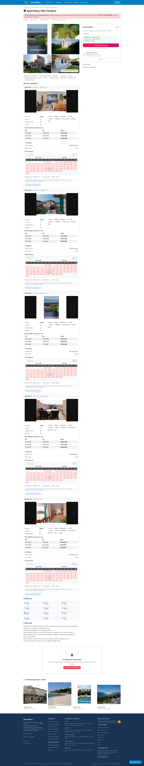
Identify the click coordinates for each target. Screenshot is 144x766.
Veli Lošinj (77, 731)
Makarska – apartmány (103, 732)
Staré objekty (28, 743)
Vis (75, 745)
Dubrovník (68, 747)
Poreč (87, 723)
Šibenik (80, 736)
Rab (69, 731)
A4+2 (92, 30)
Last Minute (68, 2)
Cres (66, 730)
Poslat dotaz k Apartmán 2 (34, 287)
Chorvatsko (26, 7)
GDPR (101, 763)
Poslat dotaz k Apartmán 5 (34, 594)
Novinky (77, 2)
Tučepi (72, 745)
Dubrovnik (70, 750)
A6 (105, 30)
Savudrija (74, 725)
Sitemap (105, 763)
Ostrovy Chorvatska (52, 726)
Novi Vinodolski (88, 730)
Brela (75, 743)
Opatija (66, 731)
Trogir (69, 745)
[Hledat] (119, 722)
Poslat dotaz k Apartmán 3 (34, 390)
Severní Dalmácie (34, 7)
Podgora (90, 743)
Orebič (83, 750)
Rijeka (72, 731)
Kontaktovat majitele (102, 45)
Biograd (66, 736)
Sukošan (85, 736)
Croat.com (50, 750)
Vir (88, 736)
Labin (75, 723)
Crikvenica (70, 730)
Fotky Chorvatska (52, 734)
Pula (91, 723)
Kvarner (67, 728)
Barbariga (67, 723)
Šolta (66, 745)
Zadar (41, 7)
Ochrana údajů (95, 763)
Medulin (79, 723)
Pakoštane (73, 736)
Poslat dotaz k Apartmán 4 (34, 493)
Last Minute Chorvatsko (53, 736)
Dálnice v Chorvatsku (53, 729)
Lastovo (79, 750)
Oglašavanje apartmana (115, 763)
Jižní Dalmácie (69, 741)
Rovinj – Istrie (101, 737)
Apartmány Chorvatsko (53, 724)
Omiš (86, 743)
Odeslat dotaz (136, 762)
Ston (66, 751)
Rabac (66, 725)
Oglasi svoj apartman (30, 736)
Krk (74, 730)
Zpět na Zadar (86, 64)
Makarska (82, 743)
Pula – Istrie (100, 739)
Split (94, 743)
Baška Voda (67, 743)
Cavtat (66, 750)
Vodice (91, 736)
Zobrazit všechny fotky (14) (70, 70)
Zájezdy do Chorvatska (53, 721)
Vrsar (81, 725)
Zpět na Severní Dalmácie (89, 67)
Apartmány (59, 2)
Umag (78, 725)
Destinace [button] (49, 2)
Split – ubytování (101, 730)
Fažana (71, 723)
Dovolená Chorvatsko (53, 747)
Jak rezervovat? (103, 756)
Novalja (82, 730)
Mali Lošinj (77, 730)
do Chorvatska (28, 733)
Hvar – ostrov (101, 735)
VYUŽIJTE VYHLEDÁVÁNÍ (105, 15)
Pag (78, 736)
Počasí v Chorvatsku (53, 731)
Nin (69, 736)
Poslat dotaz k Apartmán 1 (33, 184)
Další (74, 154)
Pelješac (88, 750)
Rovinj (69, 725)
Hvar (78, 743)
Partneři (26, 741)
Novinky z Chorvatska (53, 738)
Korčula (75, 750)
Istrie (66, 721)
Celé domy (85, 2)
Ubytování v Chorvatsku (33, 724)
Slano (92, 750)
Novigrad (83, 723)
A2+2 (95, 30)
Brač (72, 743)
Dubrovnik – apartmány (103, 727)
